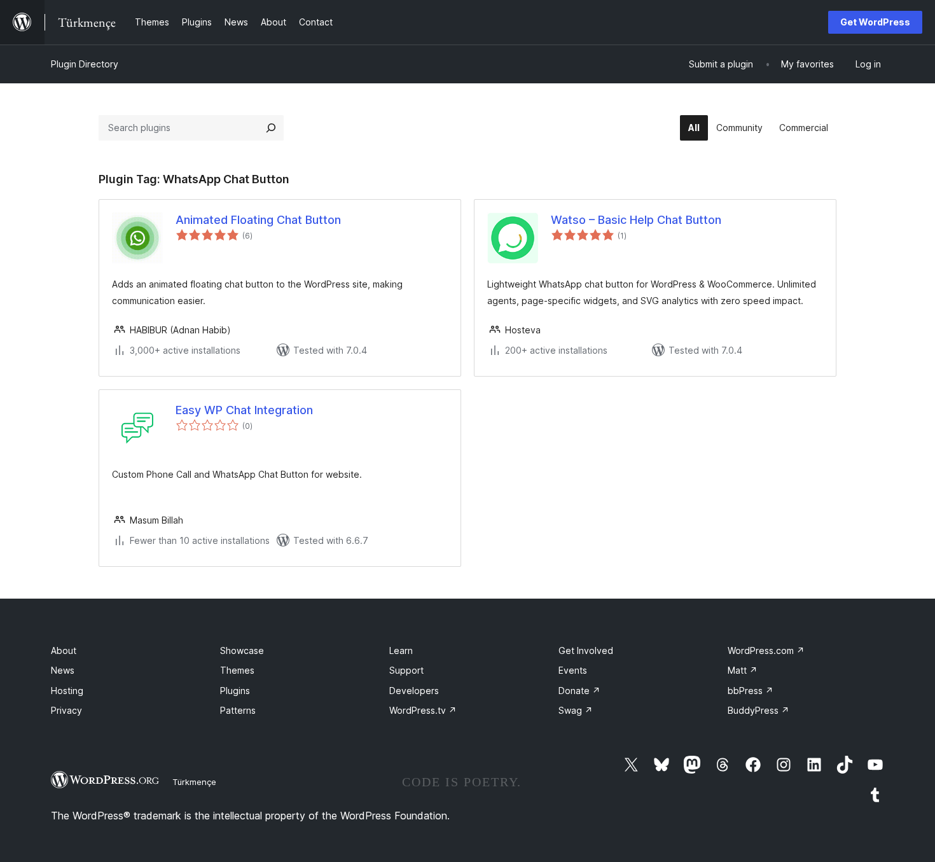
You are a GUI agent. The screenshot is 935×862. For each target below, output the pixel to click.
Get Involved (585, 650)
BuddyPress (758, 710)
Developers (414, 690)
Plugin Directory (84, 64)
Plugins (235, 690)
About (63, 650)
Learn (401, 650)
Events (572, 670)
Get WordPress (875, 22)
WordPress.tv (423, 710)
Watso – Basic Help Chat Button (636, 219)
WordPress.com (766, 650)
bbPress (750, 690)
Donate (579, 690)
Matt (743, 670)
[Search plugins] (271, 128)
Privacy (66, 710)
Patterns (238, 710)
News (62, 670)
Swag (575, 710)
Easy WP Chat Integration (244, 410)
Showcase (242, 650)
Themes (237, 670)
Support (406, 670)
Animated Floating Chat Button (258, 219)
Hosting (67, 690)
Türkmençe (194, 782)
